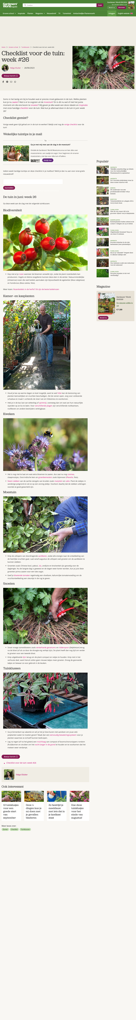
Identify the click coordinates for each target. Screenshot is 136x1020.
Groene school (13, 47)
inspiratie (83, 105)
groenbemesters (45, 477)
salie (68, 481)
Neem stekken (14, 481)
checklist (24, 108)
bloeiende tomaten (22, 575)
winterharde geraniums (46, 647)
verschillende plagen (43, 406)
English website (124, 13)
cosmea (71, 474)
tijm (24, 657)
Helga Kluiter (22, 775)
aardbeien (42, 556)
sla (40, 566)
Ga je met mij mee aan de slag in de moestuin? (50, 145)
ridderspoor (64, 647)
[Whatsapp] (15, 81)
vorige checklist (70, 124)
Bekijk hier (48, 160)
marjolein (59, 481)
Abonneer (121, 7)
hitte (59, 393)
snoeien (34, 105)
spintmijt (42, 403)
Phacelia (69, 477)
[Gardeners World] (11, 5)
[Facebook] (3, 81)
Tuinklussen (25, 47)
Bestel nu (112, 7)
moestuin (48, 102)
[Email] (11, 81)
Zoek (100, 5)
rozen (21, 274)
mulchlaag (41, 741)
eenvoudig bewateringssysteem (63, 735)
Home (3, 47)
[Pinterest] (7, 81)
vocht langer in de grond (45, 744)
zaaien (15, 102)
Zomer (5, 829)
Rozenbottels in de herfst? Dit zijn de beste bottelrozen (36, 289)
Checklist (14, 829)
